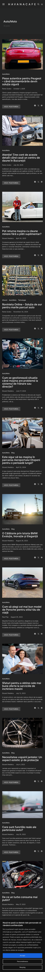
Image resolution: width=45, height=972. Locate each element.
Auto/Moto (6, 74)
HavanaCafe (22, 4)
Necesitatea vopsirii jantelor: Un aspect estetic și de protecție (22, 759)
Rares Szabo (6, 89)
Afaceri (4, 300)
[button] (42, 4)
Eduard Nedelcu (8, 238)
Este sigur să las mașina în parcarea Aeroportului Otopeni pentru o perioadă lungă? (21, 459)
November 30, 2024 (20, 312)
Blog (13, 453)
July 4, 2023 (20, 764)
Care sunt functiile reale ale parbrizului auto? (19, 828)
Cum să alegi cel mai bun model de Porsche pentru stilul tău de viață (21, 609)
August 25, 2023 (17, 617)
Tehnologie (22, 300)
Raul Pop (5, 617)
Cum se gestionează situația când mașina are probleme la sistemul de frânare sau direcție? (20, 382)
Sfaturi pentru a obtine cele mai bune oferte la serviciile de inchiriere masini (21, 685)
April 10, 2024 (21, 467)
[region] (22, 945)
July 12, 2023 (21, 693)
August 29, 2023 (22, 541)
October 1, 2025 (19, 89)
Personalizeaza (22, 961)
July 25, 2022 (21, 834)
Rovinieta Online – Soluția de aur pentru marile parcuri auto (22, 306)
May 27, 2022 (20, 904)
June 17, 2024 (21, 391)
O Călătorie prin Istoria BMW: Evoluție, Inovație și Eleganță (20, 535)
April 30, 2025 (21, 238)
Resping (22, 967)
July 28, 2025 (18, 165)
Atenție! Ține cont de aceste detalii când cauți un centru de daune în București (21, 157)
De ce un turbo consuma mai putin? (19, 898)
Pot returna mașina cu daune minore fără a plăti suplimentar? (22, 232)
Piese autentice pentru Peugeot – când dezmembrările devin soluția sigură (21, 81)
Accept (22, 955)
